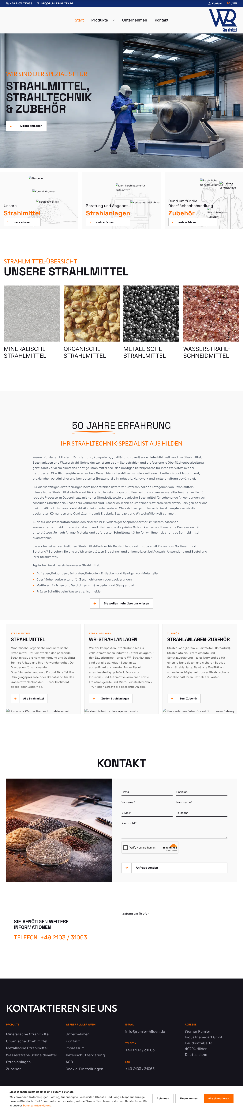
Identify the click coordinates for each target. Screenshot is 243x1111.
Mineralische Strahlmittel (28, 1034)
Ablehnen (163, 1098)
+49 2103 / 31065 (140, 1068)
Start (79, 20)
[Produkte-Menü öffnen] (115, 20)
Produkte (99, 20)
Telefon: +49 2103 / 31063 (50, 937)
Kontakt (217, 3)
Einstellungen (189, 1098)
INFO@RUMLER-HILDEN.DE (57, 3)
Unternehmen (134, 20)
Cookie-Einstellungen (84, 1069)
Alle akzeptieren (218, 1098)
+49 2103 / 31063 (21, 3)
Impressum (75, 1048)
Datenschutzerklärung (85, 1055)
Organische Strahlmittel (26, 1041)
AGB (69, 1061)
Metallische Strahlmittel (27, 1048)
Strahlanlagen (18, 1061)
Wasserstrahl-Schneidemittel (31, 1055)
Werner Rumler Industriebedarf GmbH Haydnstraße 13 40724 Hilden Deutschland (204, 1043)
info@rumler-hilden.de (145, 1031)
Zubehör (13, 1069)
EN (235, 3)
